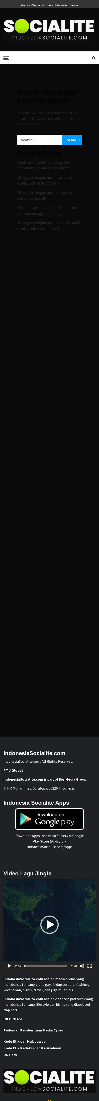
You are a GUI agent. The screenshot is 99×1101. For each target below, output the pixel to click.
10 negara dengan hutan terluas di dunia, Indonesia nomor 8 (45, 180)
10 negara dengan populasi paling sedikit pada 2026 (44, 195)
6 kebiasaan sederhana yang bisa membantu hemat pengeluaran (43, 165)
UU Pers (10, 1054)
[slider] (45, 966)
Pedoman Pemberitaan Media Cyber (33, 1030)
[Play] (9, 966)
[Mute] (82, 966)
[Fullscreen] (89, 966)
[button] (49, 925)
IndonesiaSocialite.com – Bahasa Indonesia (48, 4)
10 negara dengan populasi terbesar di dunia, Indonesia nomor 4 (48, 225)
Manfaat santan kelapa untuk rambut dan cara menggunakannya (48, 210)
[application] (49, 925)
